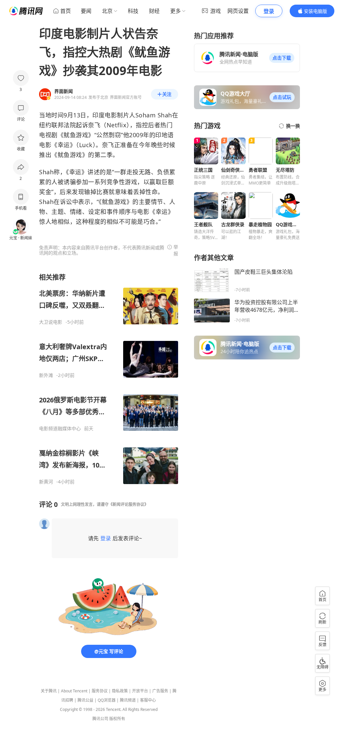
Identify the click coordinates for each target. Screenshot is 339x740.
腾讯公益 (85, 700)
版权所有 (117, 718)
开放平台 (140, 691)
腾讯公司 (100, 718)
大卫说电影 (50, 322)
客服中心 (148, 700)
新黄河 (46, 481)
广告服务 (160, 691)
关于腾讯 (49, 691)
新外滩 (46, 375)
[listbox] (108, 378)
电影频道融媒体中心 (60, 428)
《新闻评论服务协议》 (128, 504)
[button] (281, 58)
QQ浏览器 (107, 700)
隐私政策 (120, 691)
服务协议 (100, 691)
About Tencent (74, 691)
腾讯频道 (128, 700)
